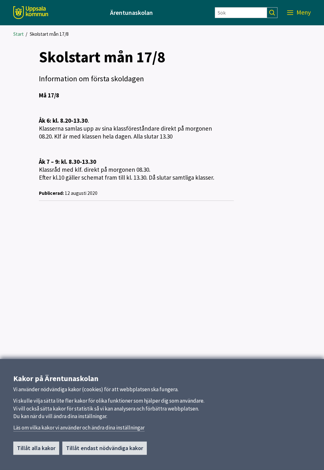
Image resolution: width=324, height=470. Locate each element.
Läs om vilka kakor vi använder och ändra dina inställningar (79, 427)
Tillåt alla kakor (36, 448)
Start (18, 34)
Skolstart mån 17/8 (49, 34)
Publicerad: (51, 193)
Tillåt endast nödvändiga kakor (104, 448)
